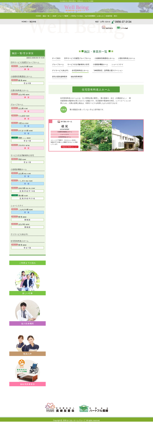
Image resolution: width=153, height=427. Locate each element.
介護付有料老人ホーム (126, 58)
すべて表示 (56, 58)
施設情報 (32, 21)
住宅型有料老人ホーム (80, 70)
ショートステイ (117, 64)
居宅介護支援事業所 (59, 76)
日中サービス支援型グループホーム (77, 58)
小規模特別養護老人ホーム (105, 58)
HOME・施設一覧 (42, 16)
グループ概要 (63, 16)
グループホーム (58, 64)
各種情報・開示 (111, 16)
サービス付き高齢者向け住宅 (78, 64)
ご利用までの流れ (76, 16)
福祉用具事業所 (77, 76)
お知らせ (100, 16)
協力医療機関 (90, 16)
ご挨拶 (53, 16)
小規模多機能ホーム (100, 64)
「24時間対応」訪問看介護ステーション (107, 70)
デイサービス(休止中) (60, 70)
